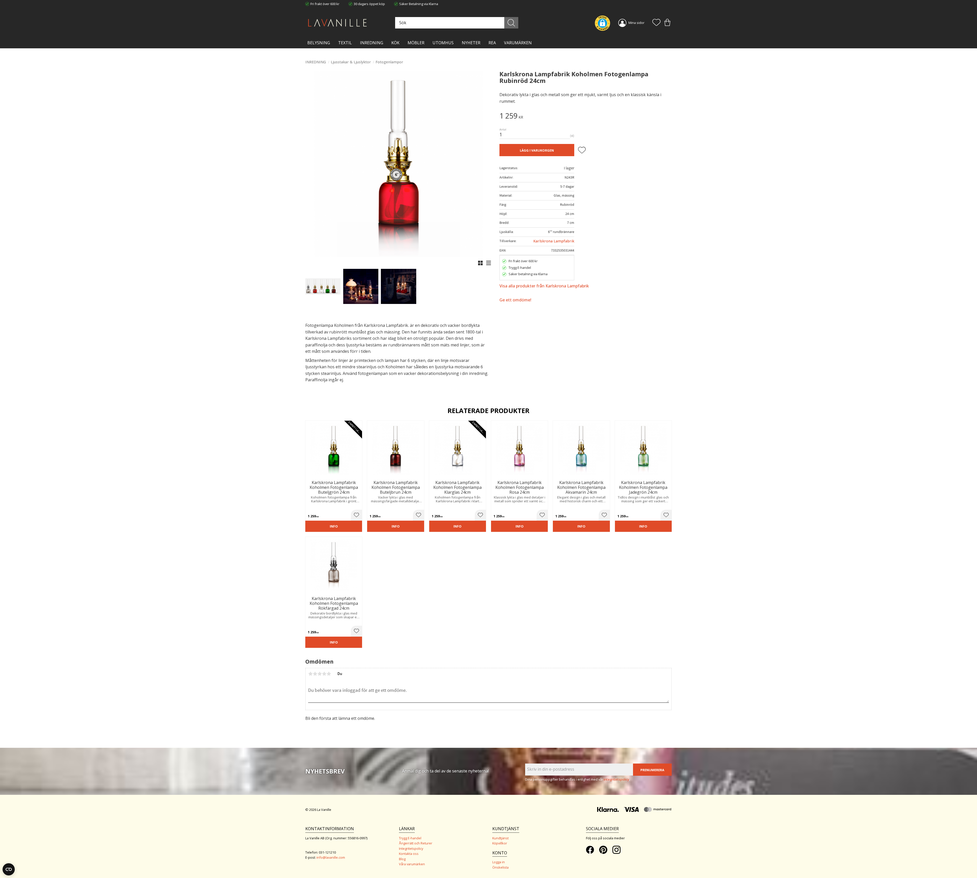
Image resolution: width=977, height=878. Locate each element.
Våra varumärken (412, 864)
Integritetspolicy (411, 848)
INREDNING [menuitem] (371, 43)
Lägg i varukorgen (537, 150)
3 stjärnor (319, 673)
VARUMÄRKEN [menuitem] (518, 43)
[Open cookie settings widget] (9, 869)
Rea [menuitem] (492, 43)
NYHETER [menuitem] (471, 43)
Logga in (498, 862)
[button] (656, 23)
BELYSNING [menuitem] (318, 43)
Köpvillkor (499, 843)
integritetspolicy (616, 779)
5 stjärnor (328, 673)
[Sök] (511, 22)
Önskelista (500, 867)
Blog (402, 859)
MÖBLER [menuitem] (416, 43)
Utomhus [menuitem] (443, 43)
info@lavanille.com (331, 857)
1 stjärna (310, 673)
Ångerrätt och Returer (415, 843)
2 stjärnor (315, 673)
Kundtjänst (500, 838)
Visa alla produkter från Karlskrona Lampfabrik (544, 286)
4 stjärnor (324, 673)
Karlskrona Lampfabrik (553, 241)
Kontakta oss (409, 853)
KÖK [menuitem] (395, 43)
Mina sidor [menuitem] (636, 22)
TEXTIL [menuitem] (345, 43)
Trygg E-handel (410, 838)
